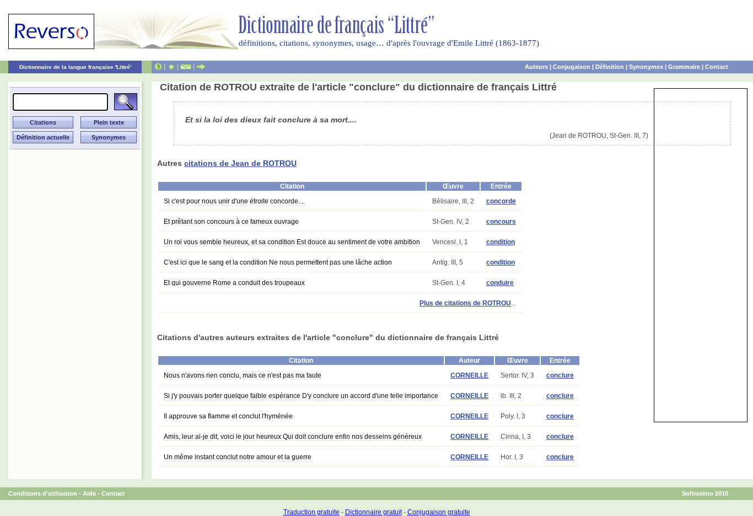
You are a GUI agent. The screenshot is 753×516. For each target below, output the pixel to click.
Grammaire (684, 66)
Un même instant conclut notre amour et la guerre (237, 457)
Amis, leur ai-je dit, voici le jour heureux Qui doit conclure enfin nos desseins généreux (293, 436)
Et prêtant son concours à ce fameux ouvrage (231, 221)
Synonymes (646, 66)
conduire (500, 283)
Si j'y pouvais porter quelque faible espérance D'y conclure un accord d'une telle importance (301, 396)
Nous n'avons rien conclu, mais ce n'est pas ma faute (242, 375)
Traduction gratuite (311, 512)
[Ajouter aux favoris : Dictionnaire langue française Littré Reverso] (171, 67)
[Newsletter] (185, 67)
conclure (560, 375)
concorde (501, 201)
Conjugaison (571, 66)
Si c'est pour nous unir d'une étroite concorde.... (234, 201)
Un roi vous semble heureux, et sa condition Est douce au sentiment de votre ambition (292, 242)
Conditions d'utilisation (42, 493)
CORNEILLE (469, 375)
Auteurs (536, 66)
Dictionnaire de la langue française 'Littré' (75, 67)
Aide (89, 493)
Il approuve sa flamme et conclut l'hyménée (228, 416)
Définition (609, 66)
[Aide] (158, 67)
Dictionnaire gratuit (373, 512)
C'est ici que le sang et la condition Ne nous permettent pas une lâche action (278, 262)
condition (500, 242)
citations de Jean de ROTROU (240, 163)
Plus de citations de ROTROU (465, 303)
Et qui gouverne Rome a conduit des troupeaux (234, 283)
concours (501, 221)
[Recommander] (201, 67)
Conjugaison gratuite (438, 512)
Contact (716, 66)
